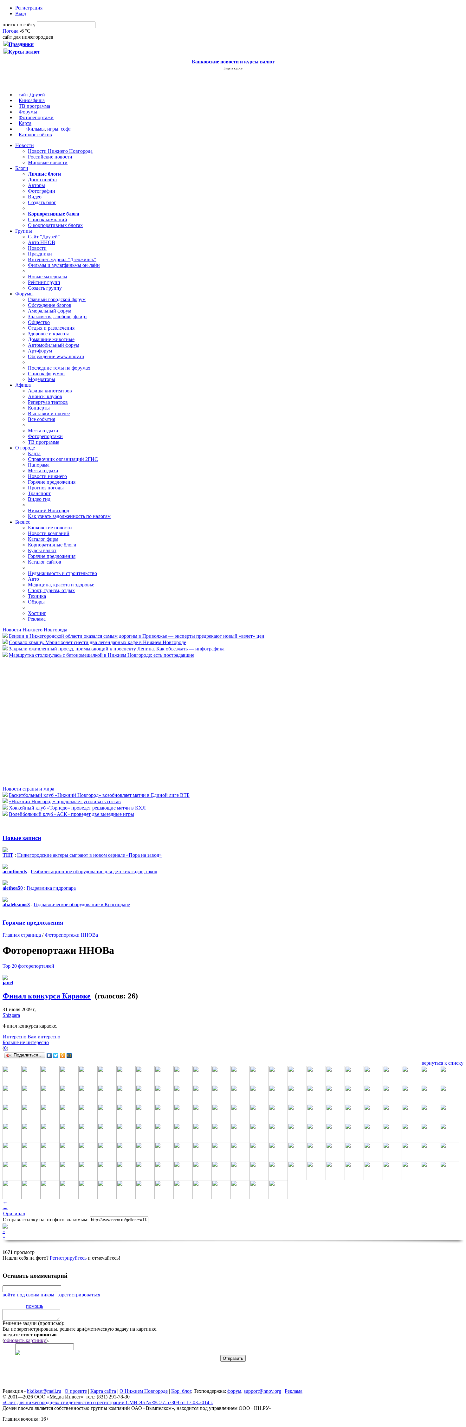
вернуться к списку (442, 1063)
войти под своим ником (28, 1294)
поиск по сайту (19, 24)
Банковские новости (50, 527)
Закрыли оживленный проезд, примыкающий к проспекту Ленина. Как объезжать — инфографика (116, 648)
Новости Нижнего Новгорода (60, 151)
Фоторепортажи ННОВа (71, 935)
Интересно (14, 1036)
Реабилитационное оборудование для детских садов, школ (94, 871)
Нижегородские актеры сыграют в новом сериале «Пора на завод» (89, 855)
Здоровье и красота (48, 333)
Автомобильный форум (53, 345)
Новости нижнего (47, 476)
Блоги (21, 168)
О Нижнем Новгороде (144, 1391)
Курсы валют (42, 550)
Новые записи (22, 838)
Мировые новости (48, 162)
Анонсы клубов (45, 396)
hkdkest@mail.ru (44, 1391)
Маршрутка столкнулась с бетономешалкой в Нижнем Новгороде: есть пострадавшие (101, 655)
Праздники (40, 253)
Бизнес (22, 522)
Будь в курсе (233, 68)
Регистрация (28, 7)
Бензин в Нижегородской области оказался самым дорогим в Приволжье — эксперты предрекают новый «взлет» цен (136, 636)
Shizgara (11, 1015)
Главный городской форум (57, 299)
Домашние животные (51, 339)
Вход (20, 13)
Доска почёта (42, 179)
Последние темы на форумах (59, 368)
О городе (25, 447)
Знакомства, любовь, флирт (57, 316)
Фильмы (35, 129)
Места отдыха (43, 430)
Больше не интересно (26, 1042)
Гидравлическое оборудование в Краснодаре (82, 904)
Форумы (28, 111)
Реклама (37, 619)
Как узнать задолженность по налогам (69, 516)
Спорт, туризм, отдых (51, 590)
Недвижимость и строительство (62, 573)
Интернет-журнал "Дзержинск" (62, 259)
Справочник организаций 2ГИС (63, 459)
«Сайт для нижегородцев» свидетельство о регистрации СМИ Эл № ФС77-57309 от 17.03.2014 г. (108, 1402)
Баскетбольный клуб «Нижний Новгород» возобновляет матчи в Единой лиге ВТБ (99, 795)
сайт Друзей (32, 94)
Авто (33, 579)
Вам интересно (44, 1036)
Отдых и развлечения (51, 328)
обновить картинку (25, 1340)
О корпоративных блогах (55, 225)
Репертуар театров (48, 402)
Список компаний (47, 219)
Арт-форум (40, 350)
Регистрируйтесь (68, 1258)
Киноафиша (32, 100)
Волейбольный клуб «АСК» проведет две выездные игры (71, 814)
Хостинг (37, 613)
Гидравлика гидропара (51, 888)
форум (234, 1391)
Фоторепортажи (36, 117)
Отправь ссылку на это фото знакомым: (45, 1219)
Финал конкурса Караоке (47, 996)
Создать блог (42, 202)
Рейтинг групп (44, 282)
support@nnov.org (262, 1391)
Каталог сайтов (35, 134)
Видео (35, 196)
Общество (39, 322)
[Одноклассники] (62, 1055)
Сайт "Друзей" (44, 236)
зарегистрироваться (79, 1294)
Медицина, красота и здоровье (61, 584)
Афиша (23, 385)
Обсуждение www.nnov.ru (56, 356)
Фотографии (41, 191)
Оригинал (14, 1213)
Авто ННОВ (41, 242)
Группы (23, 231)
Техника (37, 596)
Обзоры (36, 601)
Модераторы (41, 379)
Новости (24, 145)
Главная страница (22, 935)
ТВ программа (34, 106)
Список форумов (46, 373)
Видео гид (39, 499)
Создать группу (45, 288)
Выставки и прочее (49, 413)
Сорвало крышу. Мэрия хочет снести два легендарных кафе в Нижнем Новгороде (97, 642)
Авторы (36, 185)
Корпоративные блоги (52, 544)
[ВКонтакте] (49, 1055)
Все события (41, 419)
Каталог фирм (43, 539)
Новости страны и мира (28, 788)
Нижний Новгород (48, 510)
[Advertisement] (41, 721)
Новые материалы (47, 276)
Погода (10, 31)
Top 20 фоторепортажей (28, 966)
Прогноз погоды (46, 487)
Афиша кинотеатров (50, 390)
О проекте (76, 1391)
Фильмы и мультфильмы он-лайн (64, 265)
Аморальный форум (49, 310)
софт (66, 129)
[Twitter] (56, 1055)
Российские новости (50, 156)
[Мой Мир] (69, 1055)
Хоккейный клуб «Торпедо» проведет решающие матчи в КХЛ (77, 807)
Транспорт (39, 493)
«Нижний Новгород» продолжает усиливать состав (65, 801)
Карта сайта (103, 1391)
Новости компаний (48, 533)
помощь (34, 1306)
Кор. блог (181, 1391)
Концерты (39, 407)
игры (52, 129)
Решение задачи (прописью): (33, 1323)
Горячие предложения (51, 482)
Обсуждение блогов (49, 305)
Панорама (38, 465)
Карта (25, 123)
